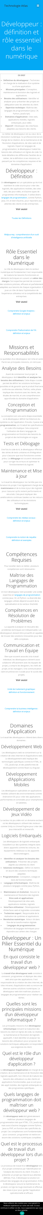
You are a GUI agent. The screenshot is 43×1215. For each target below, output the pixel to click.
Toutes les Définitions (21, 218)
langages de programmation (14, 197)
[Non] (40, 1209)
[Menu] (38, 6)
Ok (22, 1213)
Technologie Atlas (16, 6)
